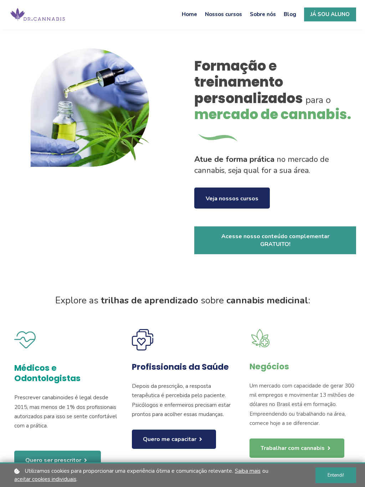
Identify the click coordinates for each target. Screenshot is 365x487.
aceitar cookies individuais (45, 479)
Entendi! (336, 475)
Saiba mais (248, 471)
